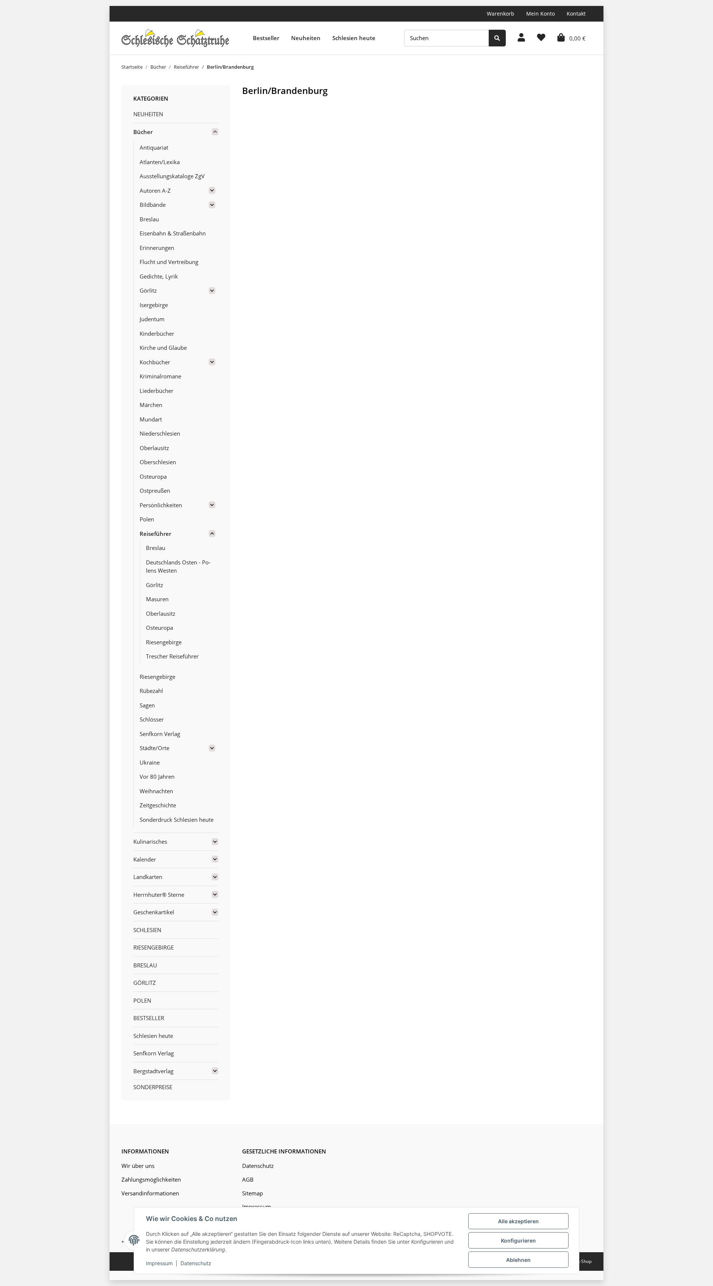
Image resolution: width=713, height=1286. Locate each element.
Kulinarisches (150, 841)
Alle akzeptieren (518, 1221)
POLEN (142, 1000)
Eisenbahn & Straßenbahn (173, 233)
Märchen (151, 404)
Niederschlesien (160, 433)
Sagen (147, 705)
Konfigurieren (518, 1240)
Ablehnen (518, 1260)
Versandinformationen (150, 1193)
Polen (147, 519)
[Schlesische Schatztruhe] (175, 38)
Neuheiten (305, 38)
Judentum (152, 319)
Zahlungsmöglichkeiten (151, 1179)
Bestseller (266, 38)
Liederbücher (156, 390)
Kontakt (576, 13)
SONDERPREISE (152, 1087)
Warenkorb (500, 13)
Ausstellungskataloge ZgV (172, 176)
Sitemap (252, 1193)
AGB (248, 1179)
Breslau (149, 219)
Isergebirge (154, 305)
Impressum (159, 1263)
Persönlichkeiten (161, 505)
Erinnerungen (157, 247)
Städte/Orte (154, 748)
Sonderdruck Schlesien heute (177, 819)
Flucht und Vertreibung (169, 262)
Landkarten (147, 876)
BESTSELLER (148, 1018)
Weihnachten (156, 791)
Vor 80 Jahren (157, 776)
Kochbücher (155, 362)
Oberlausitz (154, 448)
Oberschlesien (158, 462)
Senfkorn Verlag (160, 734)
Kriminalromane (160, 376)
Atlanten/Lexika (160, 162)
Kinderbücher (157, 333)
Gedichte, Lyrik (159, 276)
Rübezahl (151, 690)
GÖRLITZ (144, 982)
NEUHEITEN (148, 114)
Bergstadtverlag (153, 1071)
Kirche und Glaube (163, 347)
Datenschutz (258, 1165)
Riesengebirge (164, 642)
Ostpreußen (155, 490)
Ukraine (150, 762)
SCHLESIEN (147, 930)
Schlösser (152, 719)
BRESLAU (145, 965)
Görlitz (148, 290)
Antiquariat (154, 147)
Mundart (151, 419)
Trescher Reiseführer (172, 656)
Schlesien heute (353, 38)
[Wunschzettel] (541, 38)
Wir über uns (137, 1165)
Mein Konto (540, 13)
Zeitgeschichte (158, 805)
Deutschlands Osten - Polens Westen (178, 566)
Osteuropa (153, 476)
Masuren (157, 599)
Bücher (143, 132)
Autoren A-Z (155, 190)
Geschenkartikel (153, 912)
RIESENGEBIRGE (153, 947)
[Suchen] (497, 38)
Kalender (144, 859)
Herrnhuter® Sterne (158, 894)
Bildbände (153, 204)
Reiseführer (155, 533)
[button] (521, 38)
